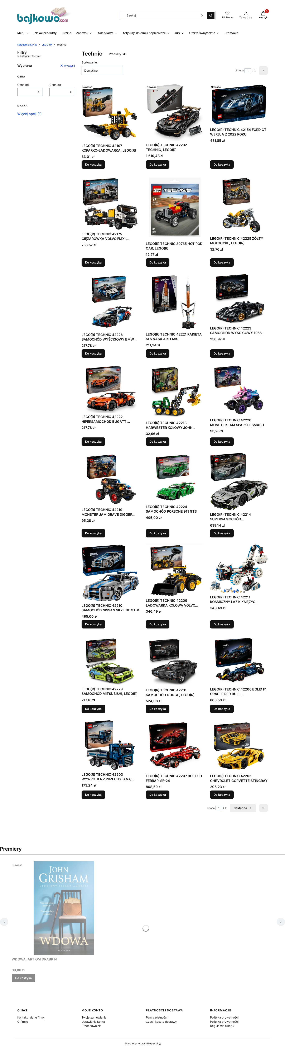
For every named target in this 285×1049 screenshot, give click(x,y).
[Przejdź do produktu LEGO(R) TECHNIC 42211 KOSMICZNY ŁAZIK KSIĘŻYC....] (239, 568)
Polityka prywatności (224, 1017)
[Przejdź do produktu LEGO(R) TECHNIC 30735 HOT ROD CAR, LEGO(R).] (174, 207)
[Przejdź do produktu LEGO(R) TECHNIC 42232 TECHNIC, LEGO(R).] (174, 112)
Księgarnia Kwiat (27, 44)
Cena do (55, 84)
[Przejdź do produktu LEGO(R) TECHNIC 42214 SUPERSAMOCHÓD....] (239, 481)
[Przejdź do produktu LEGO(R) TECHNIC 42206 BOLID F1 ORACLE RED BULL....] (239, 660)
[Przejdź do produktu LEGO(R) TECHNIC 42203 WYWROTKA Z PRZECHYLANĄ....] (110, 745)
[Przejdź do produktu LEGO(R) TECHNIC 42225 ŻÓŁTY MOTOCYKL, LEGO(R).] (239, 204)
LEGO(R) (47, 44)
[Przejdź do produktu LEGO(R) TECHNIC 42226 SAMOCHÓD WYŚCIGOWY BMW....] (110, 302)
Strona (240, 70)
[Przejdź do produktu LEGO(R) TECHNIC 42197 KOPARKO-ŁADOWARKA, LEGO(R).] (110, 112)
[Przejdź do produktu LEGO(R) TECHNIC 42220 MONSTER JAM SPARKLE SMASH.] (239, 390)
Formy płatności (156, 1017)
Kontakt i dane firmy (31, 1017)
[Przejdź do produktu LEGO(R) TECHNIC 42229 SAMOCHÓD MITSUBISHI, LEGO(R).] (110, 660)
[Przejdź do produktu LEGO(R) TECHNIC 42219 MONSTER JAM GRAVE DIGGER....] (110, 479)
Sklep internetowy (141, 1043)
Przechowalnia (91, 1025)
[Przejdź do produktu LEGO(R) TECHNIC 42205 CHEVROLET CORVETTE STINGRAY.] (239, 746)
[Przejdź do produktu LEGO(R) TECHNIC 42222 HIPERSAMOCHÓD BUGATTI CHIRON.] (110, 388)
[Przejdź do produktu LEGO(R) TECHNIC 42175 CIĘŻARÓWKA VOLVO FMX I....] (110, 202)
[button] (210, 15)
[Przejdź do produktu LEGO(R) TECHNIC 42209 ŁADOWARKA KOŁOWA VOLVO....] (174, 570)
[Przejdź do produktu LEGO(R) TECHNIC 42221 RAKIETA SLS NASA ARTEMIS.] (174, 301)
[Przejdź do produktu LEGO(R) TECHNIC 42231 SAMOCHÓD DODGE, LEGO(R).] (174, 660)
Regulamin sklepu (222, 1025)
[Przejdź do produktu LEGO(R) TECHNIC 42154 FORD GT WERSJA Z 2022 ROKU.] (239, 104)
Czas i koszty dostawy (161, 1021)
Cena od (23, 84)
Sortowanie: (90, 62)
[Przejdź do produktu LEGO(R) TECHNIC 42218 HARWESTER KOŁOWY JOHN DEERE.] (174, 391)
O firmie (22, 1021)
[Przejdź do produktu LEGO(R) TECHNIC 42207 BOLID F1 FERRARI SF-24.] (174, 746)
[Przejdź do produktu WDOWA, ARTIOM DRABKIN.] (64, 908)
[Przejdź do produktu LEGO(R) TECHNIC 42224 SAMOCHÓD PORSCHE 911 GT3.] (174, 477)
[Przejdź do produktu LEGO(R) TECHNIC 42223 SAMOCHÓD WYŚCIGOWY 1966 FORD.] (239, 298)
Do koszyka (93, 164)
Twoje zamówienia (94, 1017)
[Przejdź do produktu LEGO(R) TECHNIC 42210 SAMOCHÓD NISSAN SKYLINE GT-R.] (110, 573)
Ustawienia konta (93, 1021)
